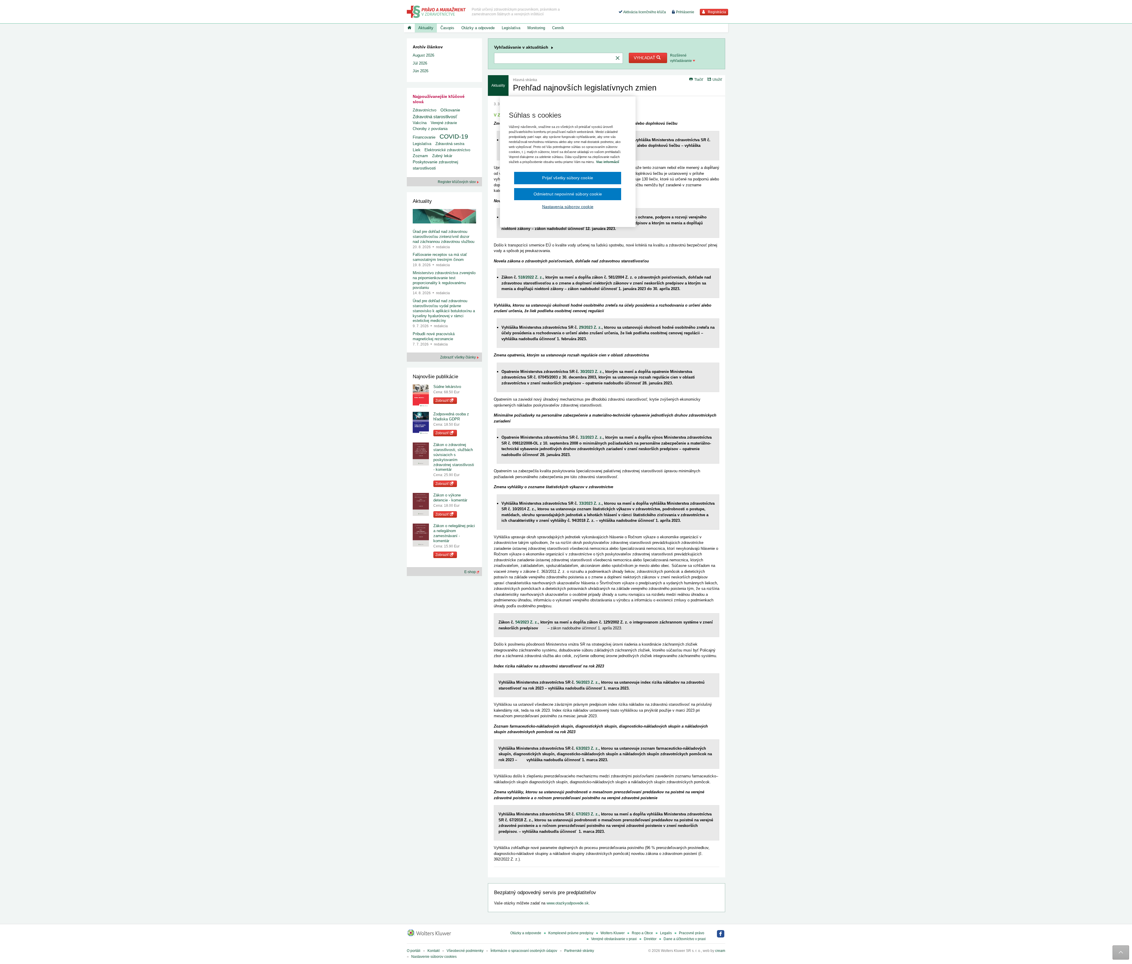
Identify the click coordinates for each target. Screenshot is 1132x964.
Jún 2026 (420, 71)
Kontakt (433, 951)
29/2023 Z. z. (590, 327)
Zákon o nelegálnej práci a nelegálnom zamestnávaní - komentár (454, 533)
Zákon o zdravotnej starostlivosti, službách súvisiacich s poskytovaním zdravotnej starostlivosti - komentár (453, 457)
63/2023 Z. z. (587, 748)
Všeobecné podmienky (465, 951)
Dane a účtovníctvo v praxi (685, 939)
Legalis (666, 933)
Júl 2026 (420, 63)
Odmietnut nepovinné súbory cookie (568, 194)
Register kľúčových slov (457, 182)
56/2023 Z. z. (587, 682)
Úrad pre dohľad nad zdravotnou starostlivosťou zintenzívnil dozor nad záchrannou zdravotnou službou (443, 236)
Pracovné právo (691, 933)
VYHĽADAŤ (645, 57)
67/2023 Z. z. (587, 814)
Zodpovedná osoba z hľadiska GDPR (451, 416)
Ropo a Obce (642, 933)
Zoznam (420, 156)
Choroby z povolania (430, 128)
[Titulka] (409, 28)
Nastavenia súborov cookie (567, 206)
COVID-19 (454, 136)
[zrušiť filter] (617, 58)
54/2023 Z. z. (526, 622)
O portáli (413, 951)
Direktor (650, 939)
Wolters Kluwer (612, 933)
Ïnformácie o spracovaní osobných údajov (524, 951)
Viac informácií (607, 162)
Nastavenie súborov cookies (434, 957)
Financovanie (424, 137)
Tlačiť (698, 80)
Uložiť (717, 80)
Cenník (558, 28)
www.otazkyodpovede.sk (568, 903)
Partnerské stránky (579, 951)
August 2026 (423, 55)
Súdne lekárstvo (447, 386)
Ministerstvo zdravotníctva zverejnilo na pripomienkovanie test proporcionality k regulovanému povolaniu (444, 280)
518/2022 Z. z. (530, 277)
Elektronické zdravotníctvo (447, 150)
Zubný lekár (442, 156)
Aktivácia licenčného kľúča (644, 12)
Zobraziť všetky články (458, 357)
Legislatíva (511, 28)
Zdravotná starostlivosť (435, 116)
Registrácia (716, 12)
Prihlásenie (684, 12)
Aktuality (425, 28)
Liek (416, 149)
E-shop (470, 572)
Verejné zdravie (444, 123)
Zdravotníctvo (424, 110)
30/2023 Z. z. (591, 371)
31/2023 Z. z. (591, 437)
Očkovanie (450, 110)
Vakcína (420, 123)
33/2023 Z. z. (590, 503)
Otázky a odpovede (478, 28)
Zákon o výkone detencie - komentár (450, 497)
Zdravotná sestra (449, 144)
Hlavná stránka (525, 80)
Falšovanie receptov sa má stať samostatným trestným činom (440, 257)
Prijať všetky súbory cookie (567, 177)
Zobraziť (442, 401)
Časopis (447, 28)
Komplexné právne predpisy (570, 933)
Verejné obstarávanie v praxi (614, 939)
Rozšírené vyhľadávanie (681, 58)
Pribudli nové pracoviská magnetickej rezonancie (434, 336)
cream (720, 951)
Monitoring (536, 28)
